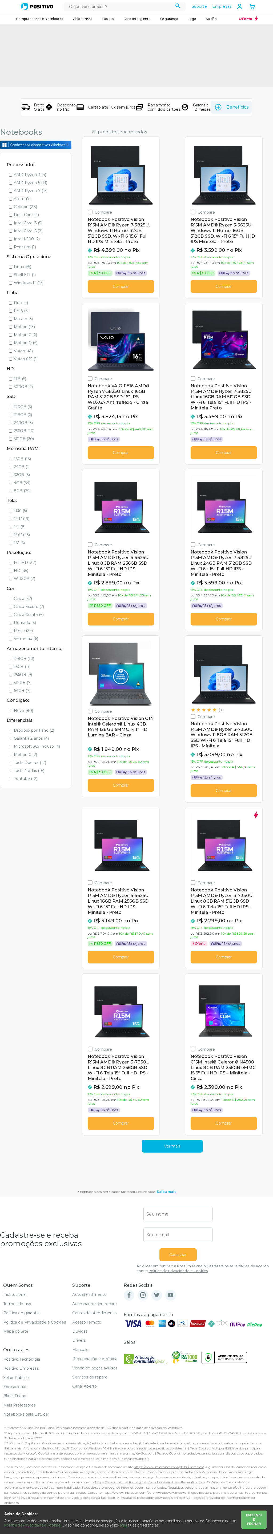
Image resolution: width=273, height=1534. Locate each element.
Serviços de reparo (89, 1377)
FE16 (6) (21, 310)
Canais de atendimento (94, 1312)
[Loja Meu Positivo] (37, 6)
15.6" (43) (22, 534)
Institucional (14, 1294)
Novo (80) (23, 710)
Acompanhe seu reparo (94, 1303)
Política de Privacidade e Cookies (178, 1271)
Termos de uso (17, 1303)
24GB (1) (22, 466)
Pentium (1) (25, 247)
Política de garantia (21, 1312)
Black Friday (14, 1395)
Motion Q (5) (25, 342)
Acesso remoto (86, 1322)
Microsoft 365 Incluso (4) (37, 746)
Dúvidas (79, 1331)
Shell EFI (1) (25, 274)
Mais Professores (19, 1405)
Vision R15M (82, 19)
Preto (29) (23, 630)
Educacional (14, 1386)
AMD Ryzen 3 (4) (30, 174)
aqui (123, 1525)
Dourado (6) (25, 622)
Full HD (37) (25, 562)
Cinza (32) (23, 598)
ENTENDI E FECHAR (254, 1519)
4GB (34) (22, 482)
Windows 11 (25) (28, 282)
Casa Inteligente (137, 19)
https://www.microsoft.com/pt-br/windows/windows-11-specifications (150, 1482)
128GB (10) (24, 658)
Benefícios (237, 107)
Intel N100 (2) (27, 239)
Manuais (80, 1349)
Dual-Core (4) (26, 214)
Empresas (221, 6)
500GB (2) (23, 386)
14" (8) (20, 526)
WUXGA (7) (24, 578)
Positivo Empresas (21, 1368)
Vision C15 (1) (26, 359)
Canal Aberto (84, 1386)
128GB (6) (23, 414)
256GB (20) (24, 430)
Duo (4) (21, 302)
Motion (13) (24, 326)
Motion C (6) (25, 334)
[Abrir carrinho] (252, 7)
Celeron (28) (25, 206)
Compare (103, 212)
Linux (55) (22, 266)
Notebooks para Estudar (26, 1414)
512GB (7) (22, 682)
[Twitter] (156, 1295)
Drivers (79, 1340)
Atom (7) (22, 198)
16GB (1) (21, 666)
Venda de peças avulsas (94, 1368)
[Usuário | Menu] (239, 6)
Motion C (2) (25, 754)
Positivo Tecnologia (21, 1359)
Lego (192, 19)
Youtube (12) (25, 778)
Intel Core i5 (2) (28, 231)
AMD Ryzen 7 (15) (31, 190)
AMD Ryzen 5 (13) (30, 182)
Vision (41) (23, 351)
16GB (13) (22, 458)
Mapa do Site (15, 1331)
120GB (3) (23, 406)
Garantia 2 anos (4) (31, 738)
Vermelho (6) (26, 638)
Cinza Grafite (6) (29, 614)
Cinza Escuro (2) (29, 606)
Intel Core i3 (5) (28, 223)
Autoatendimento (89, 1294)
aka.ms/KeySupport (138, 1453)
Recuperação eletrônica (94, 1358)
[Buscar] (178, 6)
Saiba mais (166, 1192)
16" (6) (19, 542)
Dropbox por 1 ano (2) (34, 730)
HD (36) (21, 570)
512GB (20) (24, 438)
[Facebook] (129, 1295)
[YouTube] (170, 1295)
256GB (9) (23, 674)
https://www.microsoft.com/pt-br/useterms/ (169, 1467)
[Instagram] (143, 1295)
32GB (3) (22, 474)
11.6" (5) (20, 510)
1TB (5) (20, 378)
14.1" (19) (22, 518)
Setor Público (16, 1377)
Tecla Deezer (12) (30, 762)
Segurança (169, 19)
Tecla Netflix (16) (29, 770)
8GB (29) (22, 490)
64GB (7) (22, 690)
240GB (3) (23, 422)
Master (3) (23, 318)
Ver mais (172, 1146)
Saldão (211, 19)
